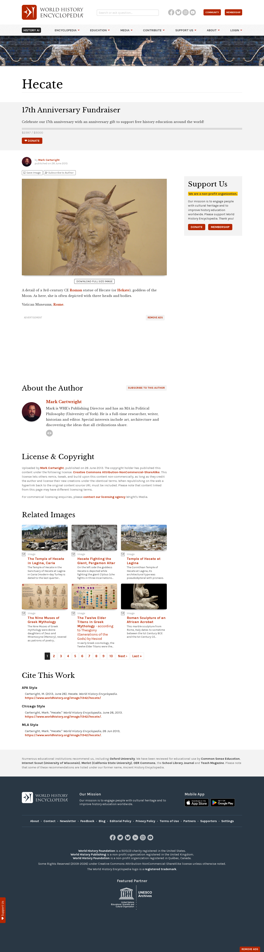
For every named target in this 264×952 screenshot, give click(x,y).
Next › (122, 656)
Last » (137, 656)
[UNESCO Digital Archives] (132, 897)
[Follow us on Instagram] (143, 839)
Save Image (32, 173)
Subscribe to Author (59, 173)
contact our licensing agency (104, 497)
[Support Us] (3, 910)
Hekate (123, 290)
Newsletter (68, 821)
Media (124, 30)
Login (234, 30)
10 (111, 656)
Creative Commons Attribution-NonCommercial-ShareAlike (116, 472)
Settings (227, 821)
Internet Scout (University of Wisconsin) (51, 763)
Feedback (87, 821)
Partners (189, 821)
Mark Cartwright (49, 160)
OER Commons (144, 763)
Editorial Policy (120, 821)
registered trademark (160, 869)
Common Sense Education (220, 758)
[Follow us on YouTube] (150, 839)
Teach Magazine (212, 763)
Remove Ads (155, 317)
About (212, 30)
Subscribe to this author (146, 387)
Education (98, 30)
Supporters (208, 821)
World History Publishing (88, 854)
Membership (220, 227)
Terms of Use (169, 821)
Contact (49, 821)
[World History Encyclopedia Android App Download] (223, 803)
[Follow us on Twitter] (120, 839)
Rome (58, 304)
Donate (197, 227)
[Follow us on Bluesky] (128, 839)
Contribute (152, 30)
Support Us (184, 30)
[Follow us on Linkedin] (135, 839)
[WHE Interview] (49, 433)
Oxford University (122, 758)
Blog (102, 821)
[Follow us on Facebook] (113, 839)
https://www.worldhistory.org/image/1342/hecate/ (63, 698)
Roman (76, 290)
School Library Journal (178, 763)
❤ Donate (32, 140)
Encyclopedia (66, 30)
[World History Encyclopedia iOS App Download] (197, 803)
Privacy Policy (145, 821)
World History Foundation (96, 851)
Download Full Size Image (94, 281)
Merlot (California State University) (107, 763)
